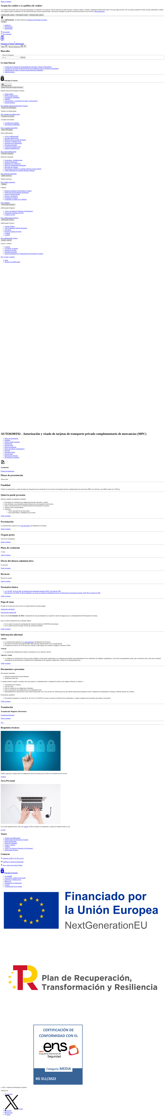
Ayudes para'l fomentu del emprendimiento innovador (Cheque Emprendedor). (28, 67)
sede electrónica (25, 526)
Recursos (7, 450)
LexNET (7, 235)
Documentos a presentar (12, 457)
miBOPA (7, 99)
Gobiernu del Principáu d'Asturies (37, 20)
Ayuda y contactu (10, 845)
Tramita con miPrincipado (12, 262)
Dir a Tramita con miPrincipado (10, 114)
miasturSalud (8, 28)
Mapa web (8, 881)
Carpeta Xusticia (10, 226)
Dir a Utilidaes (5, 202)
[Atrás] (82, 427)
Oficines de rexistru (10, 250)
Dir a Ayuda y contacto (8, 257)
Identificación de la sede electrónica (15, 140)
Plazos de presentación (11, 438)
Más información (99, 11)
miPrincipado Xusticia (11, 850)
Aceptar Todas (8, 15)
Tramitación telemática (7, 715)
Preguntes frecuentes (11, 252)
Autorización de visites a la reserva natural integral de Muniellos (24, 70)
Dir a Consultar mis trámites (9, 128)
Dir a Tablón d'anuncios (8, 182)
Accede (3, 830)
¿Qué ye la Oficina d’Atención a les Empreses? (19, 211)
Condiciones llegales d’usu (13, 147)
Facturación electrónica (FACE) (14, 213)
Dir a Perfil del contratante (9, 174)
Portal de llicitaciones (11, 162)
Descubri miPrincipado (11, 138)
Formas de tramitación (7, 471)
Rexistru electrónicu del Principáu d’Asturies (18, 191)
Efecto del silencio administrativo (15, 449)
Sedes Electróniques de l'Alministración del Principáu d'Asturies (24, 253)
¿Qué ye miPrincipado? (12, 136)
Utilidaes (7, 846)
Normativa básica (10, 452)
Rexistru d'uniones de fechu (13, 231)
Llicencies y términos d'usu (13, 141)
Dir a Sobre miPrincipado (8, 151)
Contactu (7, 233)
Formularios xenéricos (11, 198)
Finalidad (7, 440)
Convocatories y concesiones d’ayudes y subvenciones (21, 101)
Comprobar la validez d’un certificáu (16, 199)
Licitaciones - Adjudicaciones (13, 160)
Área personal (7, 34)
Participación (8, 27)
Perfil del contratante (11, 843)
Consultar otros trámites (12, 123)
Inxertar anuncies (10, 102)
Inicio (6, 260)
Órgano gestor (9, 445)
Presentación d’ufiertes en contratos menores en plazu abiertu (23, 169)
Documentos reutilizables (12, 124)
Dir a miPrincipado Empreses (9, 218)
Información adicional (11, 456)
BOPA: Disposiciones (11, 96)
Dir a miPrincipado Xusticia (9, 238)
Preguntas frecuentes (11, 145)
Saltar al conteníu (6, 1)
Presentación (8, 443)
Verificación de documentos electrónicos (17, 192)
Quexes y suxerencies (11, 196)
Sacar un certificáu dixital (12, 194)
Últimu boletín (9, 94)
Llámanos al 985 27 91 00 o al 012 (13, 858)
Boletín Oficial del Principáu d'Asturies (16, 840)
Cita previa (8, 230)
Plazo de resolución (10, 447)
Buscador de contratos (11, 167)
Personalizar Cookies (22, 15)
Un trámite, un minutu (11, 248)
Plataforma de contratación (13, 163)
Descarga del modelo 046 (8, 612)
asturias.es (8, 25)
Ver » (2, 722)
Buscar (23, 57)
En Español (6, 32)
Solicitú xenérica (10, 72)
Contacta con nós (10, 214)
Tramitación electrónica (8, 609)
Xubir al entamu (6, 516)
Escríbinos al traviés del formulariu (13, 862)
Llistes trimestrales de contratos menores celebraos (20, 170)
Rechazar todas (36, 15)
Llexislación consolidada (12, 97)
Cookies (7, 885)
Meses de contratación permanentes (15, 165)
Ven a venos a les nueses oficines (13, 865)
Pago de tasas (9, 454)
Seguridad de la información (13, 883)
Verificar (3, 777)
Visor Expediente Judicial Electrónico (16, 228)
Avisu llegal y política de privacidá (15, 878)
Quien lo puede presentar (12, 442)
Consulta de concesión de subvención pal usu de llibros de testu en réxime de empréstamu (32, 68)
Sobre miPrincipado (11, 841)
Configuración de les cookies (13, 886)
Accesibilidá (8, 876)
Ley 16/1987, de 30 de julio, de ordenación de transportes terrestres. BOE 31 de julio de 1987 (33, 591)
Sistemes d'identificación (12, 148)
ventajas (25, 826)
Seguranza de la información (13, 143)
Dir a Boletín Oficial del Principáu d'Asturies (14, 106)
